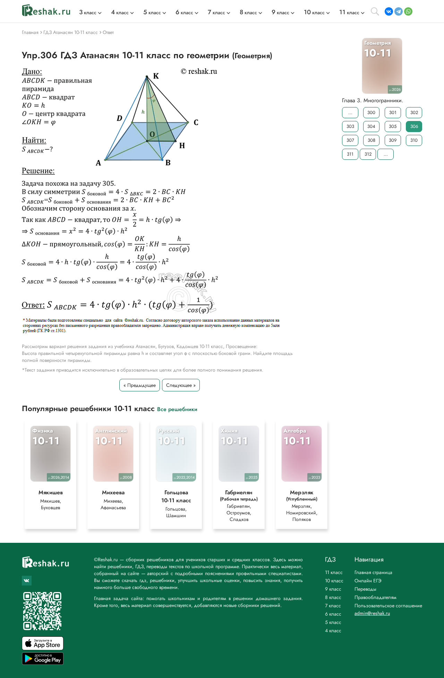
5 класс (333, 622)
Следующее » (181, 385)
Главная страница (373, 572)
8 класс (333, 597)
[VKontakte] (389, 11)
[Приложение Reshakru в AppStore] (42, 648)
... (350, 112)
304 (371, 126)
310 (414, 140)
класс (87, 12)
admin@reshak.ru (372, 613)
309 (392, 140)
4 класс (333, 630)
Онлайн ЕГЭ (368, 580)
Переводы (365, 588)
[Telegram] (398, 11)
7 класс (333, 605)
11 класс (334, 572)
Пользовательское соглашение (388, 605)
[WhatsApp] (408, 11)
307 (350, 140)
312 (368, 154)
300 (371, 112)
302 (414, 112)
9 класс (333, 588)
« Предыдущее (139, 385)
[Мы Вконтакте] (27, 580)
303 (350, 126)
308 (371, 140)
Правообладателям (375, 597)
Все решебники (177, 408)
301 (392, 112)
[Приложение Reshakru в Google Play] (42, 663)
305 (392, 126)
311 (350, 154)
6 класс (333, 613)
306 (414, 126)
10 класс (334, 580)
